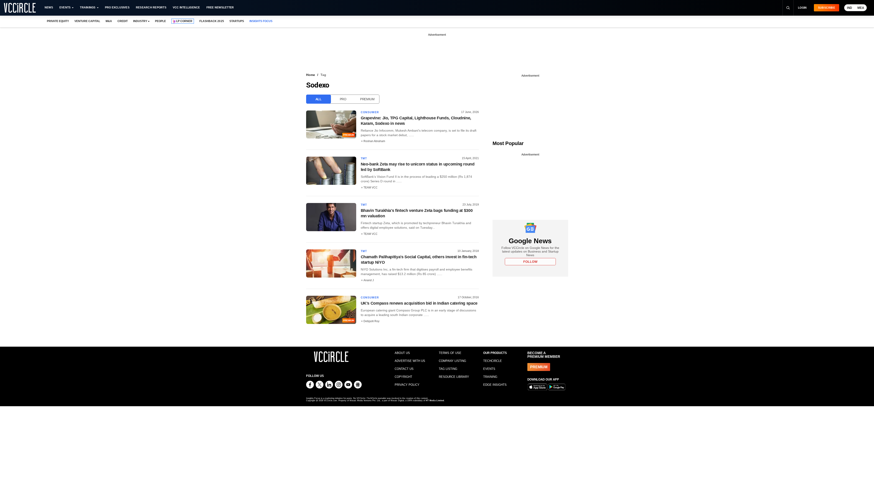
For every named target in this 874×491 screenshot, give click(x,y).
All (318, 99)
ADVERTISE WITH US (410, 361)
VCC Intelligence (186, 7)
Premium (367, 99)
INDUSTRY (140, 21)
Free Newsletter (220, 7)
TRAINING (490, 376)
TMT (364, 158)
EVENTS (489, 369)
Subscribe (826, 7)
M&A (109, 21)
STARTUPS (236, 21)
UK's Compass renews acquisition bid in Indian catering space (419, 303)
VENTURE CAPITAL (87, 21)
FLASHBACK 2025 (211, 21)
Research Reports (151, 7)
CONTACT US (404, 369)
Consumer (370, 112)
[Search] (788, 7)
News (49, 7)
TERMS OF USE (450, 353)
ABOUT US (402, 353)
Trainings (87, 7)
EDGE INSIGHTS (495, 384)
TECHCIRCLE (492, 361)
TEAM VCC (370, 187)
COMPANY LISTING (452, 361)
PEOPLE (160, 21)
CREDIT (122, 21)
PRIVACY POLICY (407, 384)
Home (310, 75)
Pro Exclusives (117, 7)
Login (802, 7)
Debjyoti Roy (371, 321)
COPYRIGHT (403, 376)
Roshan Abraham (374, 141)
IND (849, 8)
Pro (343, 99)
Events (65, 7)
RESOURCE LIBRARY (454, 376)
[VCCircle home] (19, 7)
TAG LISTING (448, 369)
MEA (860, 8)
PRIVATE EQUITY (58, 21)
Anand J (368, 280)
